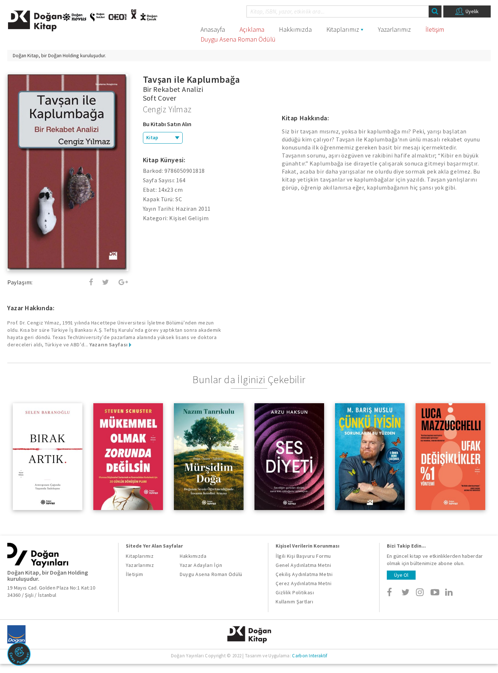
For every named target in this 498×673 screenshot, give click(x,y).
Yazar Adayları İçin (201, 565)
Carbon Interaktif (309, 656)
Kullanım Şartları (294, 601)
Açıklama (252, 29)
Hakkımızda (295, 29)
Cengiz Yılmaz (167, 109)
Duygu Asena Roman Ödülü (238, 39)
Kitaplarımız (342, 29)
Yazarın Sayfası (109, 344)
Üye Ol (401, 575)
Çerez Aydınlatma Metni (303, 583)
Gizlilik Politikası (295, 592)
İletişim (434, 29)
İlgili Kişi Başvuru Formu (303, 556)
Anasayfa (213, 29)
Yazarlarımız (394, 29)
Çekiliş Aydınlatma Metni (304, 574)
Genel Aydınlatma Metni (303, 565)
